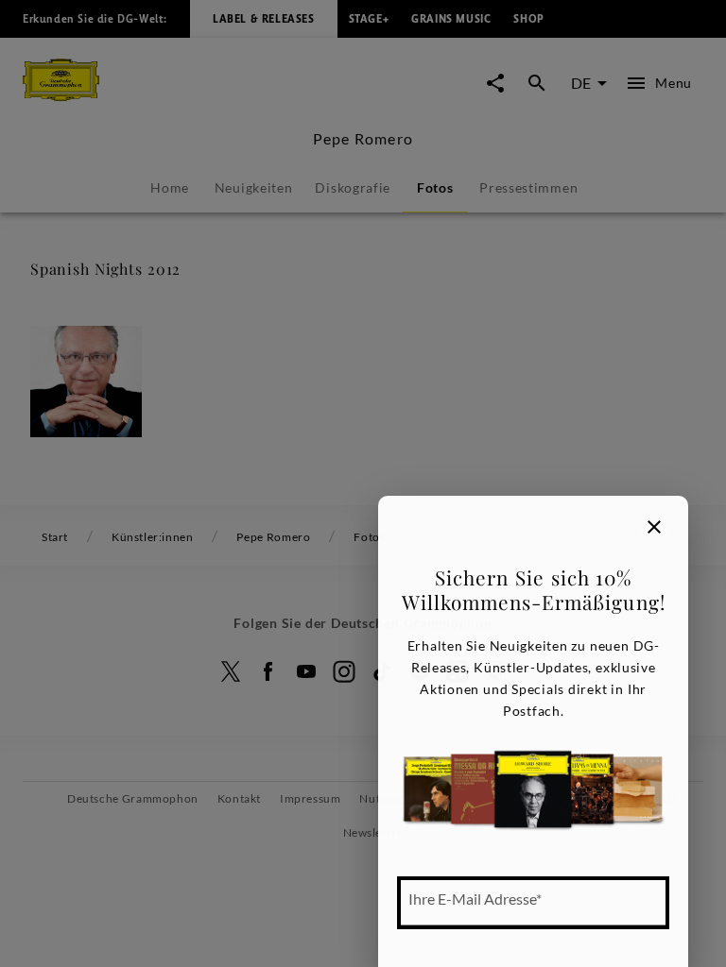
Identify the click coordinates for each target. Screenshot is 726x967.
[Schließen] (654, 527)
